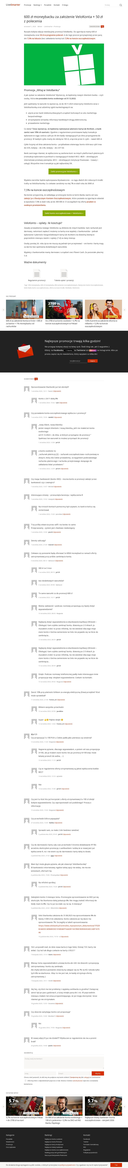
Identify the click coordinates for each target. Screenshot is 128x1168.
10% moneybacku (34, 285)
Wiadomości (10, 1142)
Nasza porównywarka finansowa (56, 1155)
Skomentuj (28, 1053)
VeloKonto (76, 288)
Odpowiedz (57, 391)
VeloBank (68, 288)
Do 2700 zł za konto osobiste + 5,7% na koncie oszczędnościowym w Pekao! (62, 322)
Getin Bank (27, 288)
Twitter (85, 1142)
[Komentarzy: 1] (40, 316)
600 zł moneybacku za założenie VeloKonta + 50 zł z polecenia (63, 18)
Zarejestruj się (75, 1077)
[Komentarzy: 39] (102, 26)
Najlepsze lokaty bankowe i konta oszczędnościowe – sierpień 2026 (100, 1119)
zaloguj (86, 1077)
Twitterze (81, 350)
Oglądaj (93, 350)
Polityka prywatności (90, 1153)
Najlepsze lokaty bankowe (54, 1147)
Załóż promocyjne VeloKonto (63, 171)
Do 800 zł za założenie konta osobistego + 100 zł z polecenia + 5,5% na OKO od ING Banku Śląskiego (63, 1120)
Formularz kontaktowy (91, 1144)
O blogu (65, 5)
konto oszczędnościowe (40, 288)
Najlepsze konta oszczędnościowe (56, 1150)
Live (13, 4)
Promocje (27, 5)
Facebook (86, 1139)
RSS (84, 1147)
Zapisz (92, 361)
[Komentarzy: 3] (80, 1113)
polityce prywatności (67, 1165)
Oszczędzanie (11, 1147)
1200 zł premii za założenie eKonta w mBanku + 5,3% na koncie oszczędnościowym (101, 323)
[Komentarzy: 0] (119, 1113)
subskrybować (78, 1081)
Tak (116, 1165)
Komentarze (29, 379)
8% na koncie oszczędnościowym (66, 285)
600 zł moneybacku (47, 285)
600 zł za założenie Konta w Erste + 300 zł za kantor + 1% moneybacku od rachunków (24, 323)
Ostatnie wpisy (12, 1093)
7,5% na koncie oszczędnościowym (80, 38)
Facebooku (58, 350)
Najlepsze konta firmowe (53, 1142)
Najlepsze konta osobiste (53, 1139)
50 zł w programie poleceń (51, 35)
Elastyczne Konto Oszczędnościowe (90, 285)
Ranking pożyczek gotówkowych (56, 1153)
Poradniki (47, 5)
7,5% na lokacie (34, 38)
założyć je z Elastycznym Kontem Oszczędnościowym (47, 198)
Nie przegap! (11, 296)
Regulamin (86, 1150)
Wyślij (97, 1073)
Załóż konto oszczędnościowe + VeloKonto (63, 213)
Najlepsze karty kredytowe (54, 1144)
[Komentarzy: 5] (119, 316)
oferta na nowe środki (56, 288)
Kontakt (57, 5)
